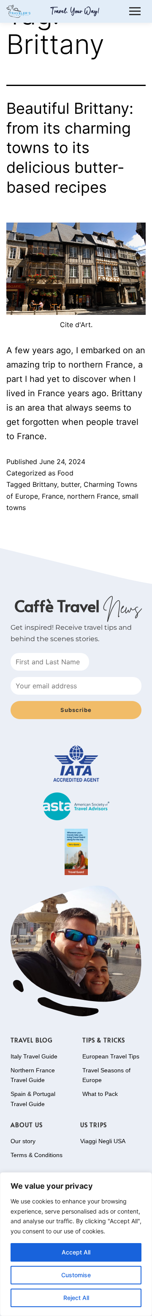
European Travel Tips (110, 1056)
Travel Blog (31, 1040)
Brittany (45, 484)
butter (70, 484)
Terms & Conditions (36, 1155)
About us (27, 1125)
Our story (23, 1141)
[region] (76, 1244)
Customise (76, 1274)
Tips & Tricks (103, 1040)
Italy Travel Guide (34, 1056)
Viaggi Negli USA (102, 1141)
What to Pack (100, 1093)
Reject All (76, 1297)
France (52, 496)
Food (65, 473)
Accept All (76, 1252)
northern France (92, 496)
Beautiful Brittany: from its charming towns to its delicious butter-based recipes (69, 147)
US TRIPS (93, 1125)
